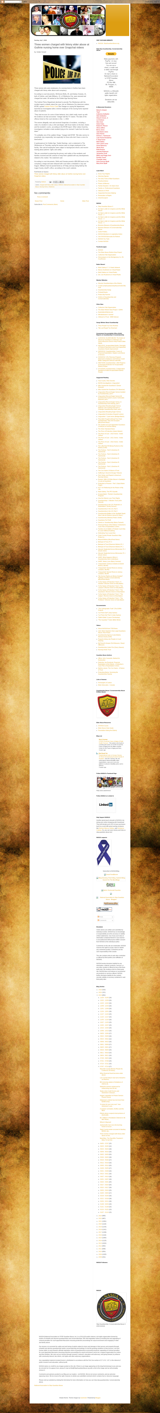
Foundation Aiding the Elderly (107, 730)
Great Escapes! (103, 198)
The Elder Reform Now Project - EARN (110, 310)
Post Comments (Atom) (50, 204)
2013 (100, 1243)
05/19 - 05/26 (104, 1160)
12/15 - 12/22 (104, 1003)
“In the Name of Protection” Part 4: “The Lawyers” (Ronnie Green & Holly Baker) (110, 587)
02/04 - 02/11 (104, 1201)
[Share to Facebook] (61, 182)
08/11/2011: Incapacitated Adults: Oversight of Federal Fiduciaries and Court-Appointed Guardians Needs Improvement (112, 347)
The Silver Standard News (106, 429)
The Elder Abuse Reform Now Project (110, 252)
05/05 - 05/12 (104, 1165)
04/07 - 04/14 (104, 1176)
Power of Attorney (103, 183)
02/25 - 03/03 (104, 1193)
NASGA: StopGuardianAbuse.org (108, 43)
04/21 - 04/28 (104, 1171)
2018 (100, 1229)
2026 (100, 990)
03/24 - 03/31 (104, 1182)
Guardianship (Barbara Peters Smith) (110, 517)
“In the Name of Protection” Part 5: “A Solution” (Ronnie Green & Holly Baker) (110, 582)
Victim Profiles (102, 232)
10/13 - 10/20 (104, 1028)
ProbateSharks (103, 292)
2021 (100, 1221)
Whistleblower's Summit (105, 314)
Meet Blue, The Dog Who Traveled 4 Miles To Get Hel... (111, 1139)
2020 (100, 1224)
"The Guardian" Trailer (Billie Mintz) (109, 620)
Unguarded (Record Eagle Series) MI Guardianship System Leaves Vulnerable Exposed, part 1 (111, 397)
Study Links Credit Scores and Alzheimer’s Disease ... (109, 1092)
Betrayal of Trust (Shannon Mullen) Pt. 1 (110, 547)
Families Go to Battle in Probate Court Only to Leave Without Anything (111, 529)
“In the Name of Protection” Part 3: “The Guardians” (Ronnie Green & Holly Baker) (111, 591)
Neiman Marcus (104, 828)
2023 (100, 1216)
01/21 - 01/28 (104, 1207)
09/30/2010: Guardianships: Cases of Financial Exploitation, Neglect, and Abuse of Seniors (111, 353)
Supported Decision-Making (107, 193)
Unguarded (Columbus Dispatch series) (110, 414)
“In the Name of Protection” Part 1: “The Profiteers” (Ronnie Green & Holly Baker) (111, 599)
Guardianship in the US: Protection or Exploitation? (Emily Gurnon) (110, 505)
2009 (100, 1254)
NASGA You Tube (103, 239)
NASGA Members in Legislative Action (110, 234)
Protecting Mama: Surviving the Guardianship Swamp (108, 673)
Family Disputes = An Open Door (108, 186)
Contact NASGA (103, 241)
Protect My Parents (104, 294)
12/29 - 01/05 (104, 997)
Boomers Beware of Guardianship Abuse (111, 225)
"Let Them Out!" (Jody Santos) (107, 613)
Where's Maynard (105, 1122)
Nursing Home (44, 186)
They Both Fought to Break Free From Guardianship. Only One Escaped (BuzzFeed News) (110, 420)
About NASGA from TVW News (108, 628)
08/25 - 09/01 (104, 1047)
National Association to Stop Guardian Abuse (48, 1385)
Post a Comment (42, 197)
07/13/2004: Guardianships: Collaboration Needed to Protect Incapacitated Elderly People (111, 370)
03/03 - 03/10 (104, 1190)
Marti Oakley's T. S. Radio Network (109, 267)
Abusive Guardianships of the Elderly (110, 283)
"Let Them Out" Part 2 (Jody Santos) (109, 615)
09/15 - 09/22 (104, 1039)
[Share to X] (58, 182)
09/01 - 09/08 (104, 1044)
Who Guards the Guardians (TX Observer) (111, 389)
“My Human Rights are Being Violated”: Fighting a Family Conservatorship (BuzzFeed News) (110, 577)
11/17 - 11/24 (104, 1014)
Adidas (112, 828)
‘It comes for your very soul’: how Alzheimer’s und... (110, 1105)
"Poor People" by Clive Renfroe (108, 326)
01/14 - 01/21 (104, 1209)
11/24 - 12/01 (104, 1011)
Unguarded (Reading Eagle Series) (109, 412)
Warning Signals (103, 176)
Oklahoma (51, 186)
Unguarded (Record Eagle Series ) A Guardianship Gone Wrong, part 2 (109, 402)
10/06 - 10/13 (104, 1031)
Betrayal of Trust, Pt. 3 (105, 542)
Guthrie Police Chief (51, 106)
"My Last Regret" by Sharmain (107, 328)
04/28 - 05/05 (104, 1168)
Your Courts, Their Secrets (106, 381)
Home (62, 201)
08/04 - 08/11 (104, 1055)
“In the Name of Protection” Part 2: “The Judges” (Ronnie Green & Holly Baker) (110, 595)
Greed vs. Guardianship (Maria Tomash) (111, 522)
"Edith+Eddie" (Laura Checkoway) (109, 617)
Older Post (85, 201)
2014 (100, 1240)
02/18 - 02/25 (104, 1196)
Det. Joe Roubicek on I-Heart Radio (109, 275)
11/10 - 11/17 (104, 1017)
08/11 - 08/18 (104, 1053)
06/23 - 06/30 (104, 1146)
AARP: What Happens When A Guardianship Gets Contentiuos (108, 558)
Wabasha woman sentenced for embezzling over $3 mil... (110, 1087)
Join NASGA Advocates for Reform (109, 236)
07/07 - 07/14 (104, 1066)
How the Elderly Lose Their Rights (109, 498)
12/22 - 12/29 (104, 1000)
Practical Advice (103, 181)
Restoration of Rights (105, 195)
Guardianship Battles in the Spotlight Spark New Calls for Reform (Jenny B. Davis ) (111, 514)
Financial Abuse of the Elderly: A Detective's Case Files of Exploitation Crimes (112, 525)
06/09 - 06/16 (104, 1152)
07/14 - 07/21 (104, 1063)
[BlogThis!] (56, 182)
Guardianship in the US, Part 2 (107, 511)
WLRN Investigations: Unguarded (108, 383)
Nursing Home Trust (104, 650)
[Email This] (54, 182)
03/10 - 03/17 (104, 1187)
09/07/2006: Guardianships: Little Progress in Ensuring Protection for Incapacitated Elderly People (111, 364)
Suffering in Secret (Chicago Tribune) (110, 473)
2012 (100, 1246)
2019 (100, 1227)
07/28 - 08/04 (104, 1058)
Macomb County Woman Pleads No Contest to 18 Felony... (111, 1069)
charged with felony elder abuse (49, 184)
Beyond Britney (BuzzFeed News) (109, 539)
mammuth (83, 1398)
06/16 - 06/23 (104, 1149)
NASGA (60, 184)
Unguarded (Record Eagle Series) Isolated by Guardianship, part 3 (111, 393)
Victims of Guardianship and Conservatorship (107, 298)
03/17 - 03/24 (104, 1185)
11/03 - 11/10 (104, 1019)
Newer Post (38, 201)
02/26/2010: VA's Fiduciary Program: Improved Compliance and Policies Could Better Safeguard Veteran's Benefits (111, 358)
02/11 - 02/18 (104, 1198)
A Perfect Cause (103, 726)
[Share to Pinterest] (63, 182)
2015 (100, 1238)
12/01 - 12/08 (104, 1008)
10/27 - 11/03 (104, 1022)
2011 (100, 1249)
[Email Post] (50, 182)
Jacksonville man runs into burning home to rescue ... (111, 1125)
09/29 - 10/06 (104, 1033)
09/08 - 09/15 (104, 1041)
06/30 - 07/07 (104, 1143)
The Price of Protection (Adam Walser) (110, 431)
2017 (100, 1232)
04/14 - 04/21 (104, 1174)
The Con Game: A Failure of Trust (108, 470)
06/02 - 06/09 (104, 1154)
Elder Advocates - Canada (106, 685)
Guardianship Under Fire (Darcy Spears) (111, 647)
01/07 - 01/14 (104, 1212)
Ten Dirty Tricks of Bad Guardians (108, 178)
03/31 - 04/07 (104, 1179)
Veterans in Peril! (103, 190)
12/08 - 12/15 (104, 1006)
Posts (101, 917)
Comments (102, 920)
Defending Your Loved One (106, 533)
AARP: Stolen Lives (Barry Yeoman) (109, 561)
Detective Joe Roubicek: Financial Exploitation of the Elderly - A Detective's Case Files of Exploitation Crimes (110, 664)
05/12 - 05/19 (104, 1163)
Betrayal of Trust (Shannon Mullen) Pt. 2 (110, 544)
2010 (100, 1251)
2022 (100, 1218)
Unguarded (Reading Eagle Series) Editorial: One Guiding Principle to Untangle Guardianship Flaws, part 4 (109, 407)
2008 (100, 1257)
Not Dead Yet (103, 753)
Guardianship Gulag (104, 290)
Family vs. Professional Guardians (109, 188)
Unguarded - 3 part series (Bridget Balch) (111, 416)
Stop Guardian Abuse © (105, 206)
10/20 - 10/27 (104, 1025)
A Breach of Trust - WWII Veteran (108, 317)
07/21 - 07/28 (104, 1061)
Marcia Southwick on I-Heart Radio (109, 270)
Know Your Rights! (104, 174)
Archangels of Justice (105, 682)
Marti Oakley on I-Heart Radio (107, 272)
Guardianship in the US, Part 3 (107, 509)
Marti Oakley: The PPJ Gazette (107, 491)
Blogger (97, 1398)
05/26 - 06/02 (104, 1157)
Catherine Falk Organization (107, 255)
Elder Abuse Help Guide (105, 728)
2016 (100, 1235)
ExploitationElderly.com (105, 312)
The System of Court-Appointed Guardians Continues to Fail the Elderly (111, 425)
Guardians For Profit (104, 520)
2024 (100, 995)
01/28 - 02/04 (104, 1204)
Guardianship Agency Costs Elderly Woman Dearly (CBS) (109, 635)
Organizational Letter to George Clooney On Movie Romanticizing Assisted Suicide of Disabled (111, 756)
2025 (100, 992)
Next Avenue (103, 739)
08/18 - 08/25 (104, 1050)
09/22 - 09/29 (104, 1036)
